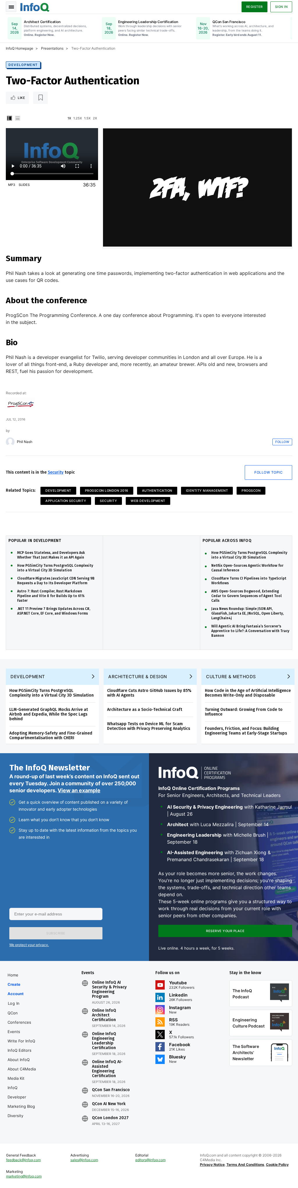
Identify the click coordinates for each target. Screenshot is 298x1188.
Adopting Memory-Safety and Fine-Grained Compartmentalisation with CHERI (50, 735)
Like (21, 98)
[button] (55, 933)
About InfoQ (19, 1059)
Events (14, 1031)
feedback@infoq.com (23, 1160)
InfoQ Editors (19, 1050)
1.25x (77, 118)
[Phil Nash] (10, 441)
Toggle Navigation (11, 6)
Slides (24, 185)
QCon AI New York (108, 1104)
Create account (16, 989)
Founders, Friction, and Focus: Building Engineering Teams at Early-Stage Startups (246, 731)
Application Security (65, 501)
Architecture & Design (137, 676)
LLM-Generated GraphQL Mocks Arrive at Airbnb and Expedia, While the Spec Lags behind (48, 714)
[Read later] (40, 98)
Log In (14, 1003)
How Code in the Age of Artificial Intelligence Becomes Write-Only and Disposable (248, 693)
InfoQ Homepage (19, 48)
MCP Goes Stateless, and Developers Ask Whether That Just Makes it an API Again (51, 555)
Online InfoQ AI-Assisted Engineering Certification (107, 1069)
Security (55, 472)
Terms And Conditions (245, 1164)
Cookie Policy (277, 1164)
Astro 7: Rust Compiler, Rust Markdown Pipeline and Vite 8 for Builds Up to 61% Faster (51, 596)
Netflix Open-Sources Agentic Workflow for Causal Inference (247, 568)
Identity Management (207, 491)
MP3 (11, 185)
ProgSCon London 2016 (106, 491)
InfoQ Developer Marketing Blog (21, 1097)
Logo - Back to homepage (34, 6)
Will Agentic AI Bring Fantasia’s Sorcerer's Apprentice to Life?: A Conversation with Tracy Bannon (250, 631)
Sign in (281, 7)
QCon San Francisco (111, 1090)
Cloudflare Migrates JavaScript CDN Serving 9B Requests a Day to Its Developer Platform (56, 580)
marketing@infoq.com (24, 1176)
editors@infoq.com (150, 1160)
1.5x (87, 118)
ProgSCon (251, 491)
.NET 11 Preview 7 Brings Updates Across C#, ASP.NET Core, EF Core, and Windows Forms (53, 611)
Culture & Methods (231, 676)
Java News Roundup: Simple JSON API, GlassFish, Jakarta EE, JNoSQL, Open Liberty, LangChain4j (247, 613)
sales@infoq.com (84, 1160)
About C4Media (22, 1069)
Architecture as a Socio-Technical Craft (144, 709)
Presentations (52, 48)
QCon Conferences (19, 1018)
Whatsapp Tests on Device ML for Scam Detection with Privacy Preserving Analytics (148, 726)
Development (23, 65)
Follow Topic (268, 472)
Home (13, 975)
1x (69, 118)
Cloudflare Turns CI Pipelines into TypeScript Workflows (248, 580)
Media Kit (16, 1078)
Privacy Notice (212, 1164)
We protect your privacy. (29, 945)
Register (254, 7)
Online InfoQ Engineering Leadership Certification (104, 1041)
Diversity (15, 1115)
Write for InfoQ (21, 1041)
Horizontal (17, 118)
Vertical (9, 118)
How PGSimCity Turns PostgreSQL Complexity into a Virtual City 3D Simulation (55, 568)
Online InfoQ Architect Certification (104, 1015)
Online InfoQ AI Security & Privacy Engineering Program (109, 989)
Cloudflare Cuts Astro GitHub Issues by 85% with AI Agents (149, 693)
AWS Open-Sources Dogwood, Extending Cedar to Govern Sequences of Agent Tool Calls (246, 596)
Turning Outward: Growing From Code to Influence (244, 712)
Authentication (157, 491)
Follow (282, 442)
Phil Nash (24, 442)
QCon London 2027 (110, 1118)
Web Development (148, 501)
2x (95, 118)
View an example (79, 790)
